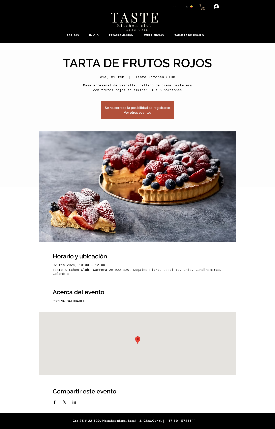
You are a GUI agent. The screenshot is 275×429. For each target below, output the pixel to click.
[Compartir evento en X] (64, 402)
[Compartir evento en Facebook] (55, 402)
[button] (203, 7)
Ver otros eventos (137, 113)
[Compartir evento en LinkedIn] (74, 402)
